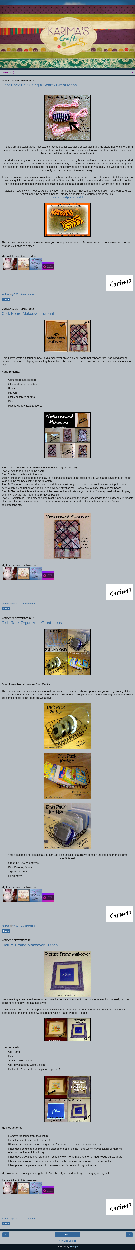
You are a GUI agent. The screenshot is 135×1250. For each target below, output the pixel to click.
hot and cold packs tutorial (67, 197)
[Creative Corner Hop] (48, 269)
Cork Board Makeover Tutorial (28, 313)
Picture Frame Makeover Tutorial (30, 945)
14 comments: (28, 603)
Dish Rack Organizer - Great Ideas (32, 622)
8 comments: (28, 294)
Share (6, 299)
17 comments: (28, 1218)
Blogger (74, 1246)
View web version (67, 1240)
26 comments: (28, 925)
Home (67, 1234)
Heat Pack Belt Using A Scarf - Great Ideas (39, 85)
